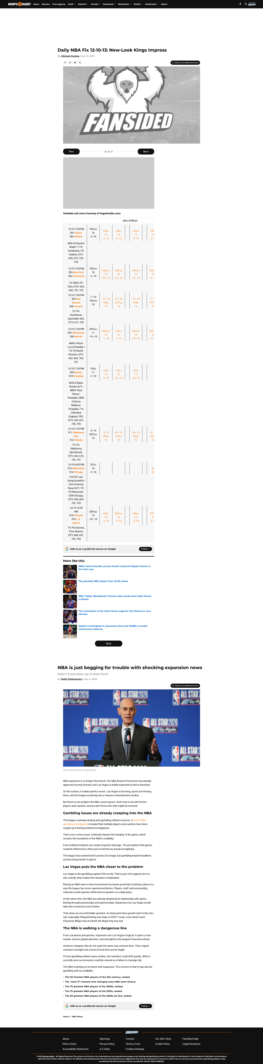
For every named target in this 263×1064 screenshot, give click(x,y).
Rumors (46, 4)
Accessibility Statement (75, 1049)
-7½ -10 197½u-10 (119, 302)
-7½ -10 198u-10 (106, 302)
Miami (78, 232)
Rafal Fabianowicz (71, 679)
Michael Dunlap (70, 56)
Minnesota (78, 332)
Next (146, 151)
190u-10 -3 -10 (106, 234)
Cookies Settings (135, 1049)
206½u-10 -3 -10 (119, 517)
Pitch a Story (69, 1043)
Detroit (78, 336)
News (36, 4)
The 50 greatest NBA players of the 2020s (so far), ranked (98, 996)
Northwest (123, 4)
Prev (71, 151)
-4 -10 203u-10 (153, 436)
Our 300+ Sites (163, 1038)
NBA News (77, 1016)
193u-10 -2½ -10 (119, 374)
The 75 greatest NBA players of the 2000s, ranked (94, 986)
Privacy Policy (107, 1043)
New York (78, 272)
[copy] (80, 62)
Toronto (78, 306)
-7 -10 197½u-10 (153, 302)
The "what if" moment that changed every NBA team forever (100, 981)
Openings (105, 1038)
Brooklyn (78, 376)
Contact (130, 1038)
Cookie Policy (162, 1043)
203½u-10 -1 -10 (106, 334)
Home (66, 1016)
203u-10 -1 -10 (119, 334)
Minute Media (48, 1056)
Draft (70, 4)
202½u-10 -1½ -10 (136, 334)
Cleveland (78, 276)
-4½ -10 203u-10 (119, 436)
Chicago (78, 472)
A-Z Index (105, 1049)
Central (94, 4)
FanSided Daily (190, 1038)
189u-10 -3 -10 (153, 234)
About (164, 4)
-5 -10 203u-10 (106, 436)
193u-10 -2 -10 (106, 374)
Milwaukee (78, 468)
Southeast (108, 4)
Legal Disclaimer (191, 1043)
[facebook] (240, 4)
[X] (246, 4)
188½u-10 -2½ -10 (106, 274)
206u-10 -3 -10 (106, 517)
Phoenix (78, 515)
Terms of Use (133, 1043)
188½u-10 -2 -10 (153, 274)
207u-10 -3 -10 (153, 517)
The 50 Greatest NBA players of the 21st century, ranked (97, 977)
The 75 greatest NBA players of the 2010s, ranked (93, 991)
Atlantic (82, 4)
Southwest (150, 4)
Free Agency (58, 4)
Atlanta (78, 439)
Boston (78, 372)
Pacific (137, 4)
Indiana (78, 236)
